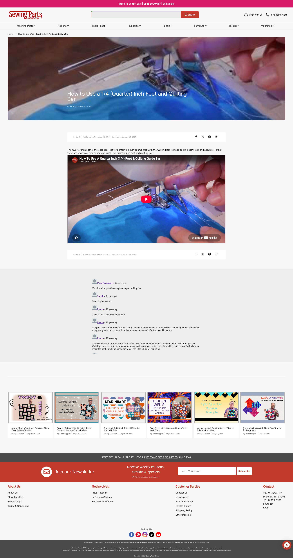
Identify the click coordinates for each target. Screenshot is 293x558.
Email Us (268, 503)
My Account (181, 497)
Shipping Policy (183, 510)
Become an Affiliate (102, 501)
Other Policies (183, 514)
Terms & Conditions (18, 505)
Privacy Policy (183, 505)
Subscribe (244, 471)
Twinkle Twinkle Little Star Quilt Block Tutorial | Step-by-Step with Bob (74, 429)
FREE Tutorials (100, 492)
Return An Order (184, 501)
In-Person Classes (102, 497)
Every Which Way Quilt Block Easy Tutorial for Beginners (262, 429)
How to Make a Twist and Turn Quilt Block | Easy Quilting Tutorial (30, 429)
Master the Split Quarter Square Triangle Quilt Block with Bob (215, 429)
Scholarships (15, 501)
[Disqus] (146, 316)
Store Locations (16, 497)
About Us (13, 492)
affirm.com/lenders (163, 548)
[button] (276, 14)
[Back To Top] (288, 553)
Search (191, 14)
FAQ (265, 507)
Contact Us (181, 492)
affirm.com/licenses (172, 550)
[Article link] (30, 415)
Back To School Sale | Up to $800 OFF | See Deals (146, 3)
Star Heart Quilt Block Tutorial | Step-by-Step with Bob (122, 429)
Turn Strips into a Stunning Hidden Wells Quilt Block (168, 429)
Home (10, 34)
